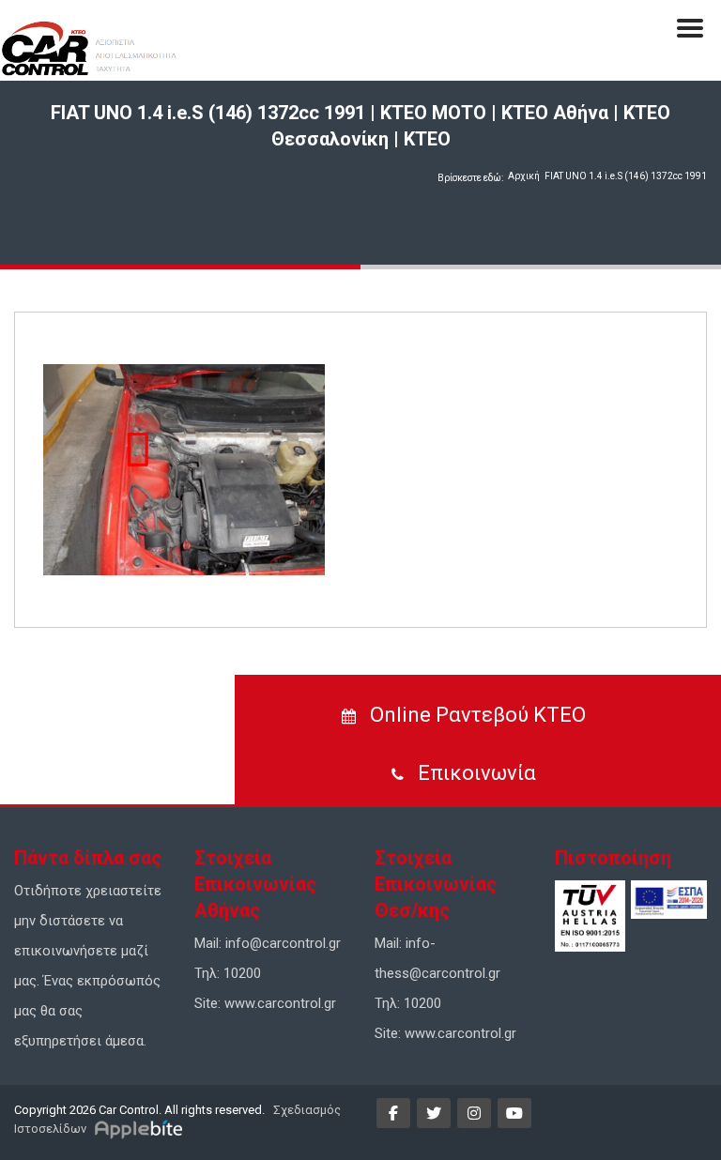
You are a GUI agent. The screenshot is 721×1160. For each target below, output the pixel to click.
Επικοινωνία (474, 773)
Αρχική (524, 176)
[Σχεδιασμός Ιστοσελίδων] (141, 1129)
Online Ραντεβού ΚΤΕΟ (475, 714)
